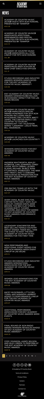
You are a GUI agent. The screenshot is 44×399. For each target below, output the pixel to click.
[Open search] (3, 3)
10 (32, 356)
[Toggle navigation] (40, 3)
